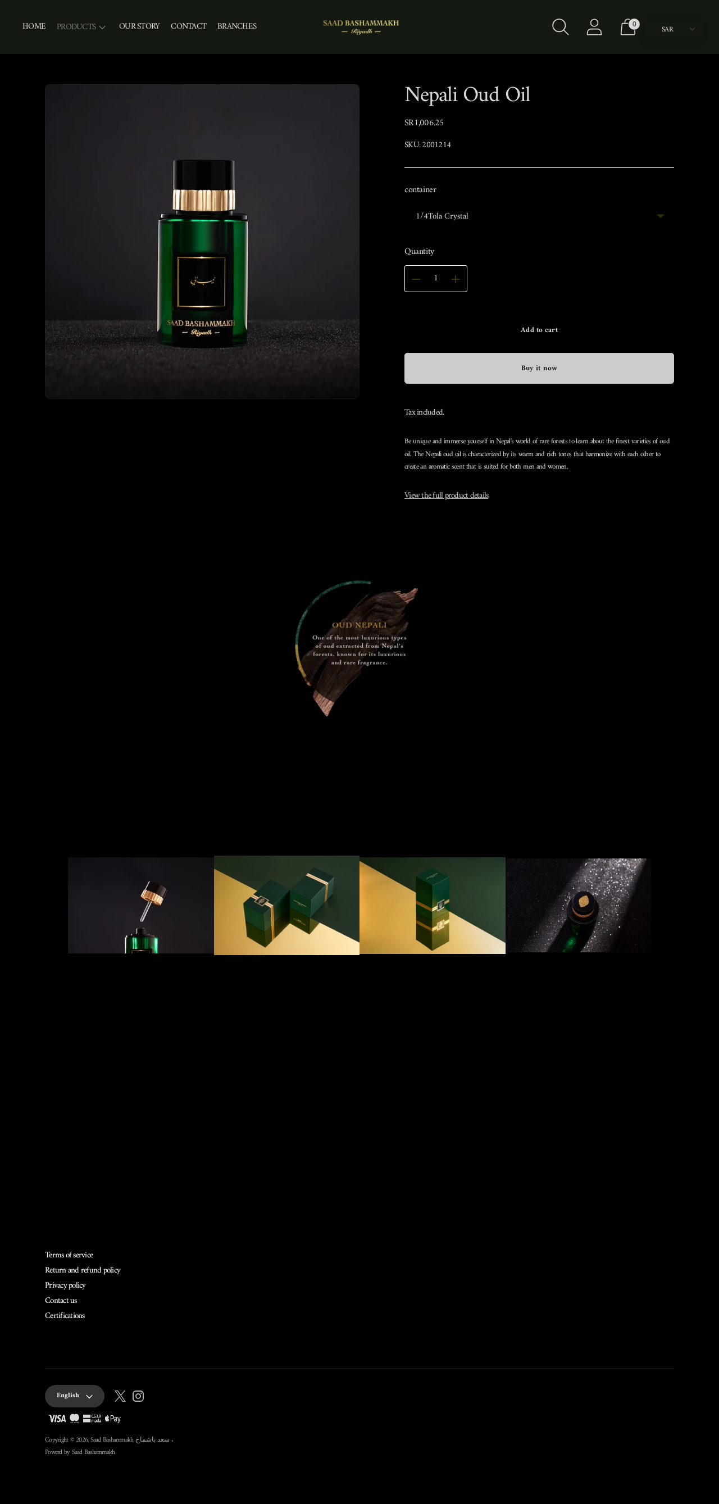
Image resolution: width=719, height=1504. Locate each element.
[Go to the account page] (594, 27)
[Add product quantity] (455, 279)
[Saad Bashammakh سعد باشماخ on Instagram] (138, 1398)
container (420, 190)
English (68, 1396)
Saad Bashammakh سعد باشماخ (131, 1440)
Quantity (419, 252)
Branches (236, 26)
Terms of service (69, 1255)
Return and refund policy (82, 1270)
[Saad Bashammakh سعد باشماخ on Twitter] (120, 1398)
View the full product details (446, 495)
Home (33, 26)
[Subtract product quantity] (416, 279)
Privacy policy (65, 1285)
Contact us (61, 1300)
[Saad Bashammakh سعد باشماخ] (359, 26)
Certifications (65, 1316)
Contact (188, 26)
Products (76, 27)
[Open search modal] (560, 27)
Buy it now (539, 368)
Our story (139, 26)
